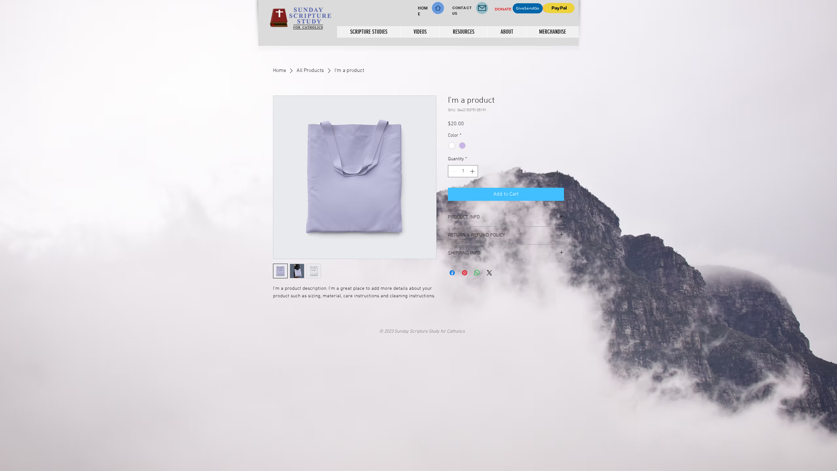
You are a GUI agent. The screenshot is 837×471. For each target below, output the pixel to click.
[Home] (438, 8)
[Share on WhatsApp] (477, 273)
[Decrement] (453, 171)
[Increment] (473, 171)
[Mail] (482, 8)
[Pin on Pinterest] (465, 273)
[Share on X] (489, 273)
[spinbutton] (463, 171)
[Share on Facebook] (452, 273)
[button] (368, 32)
